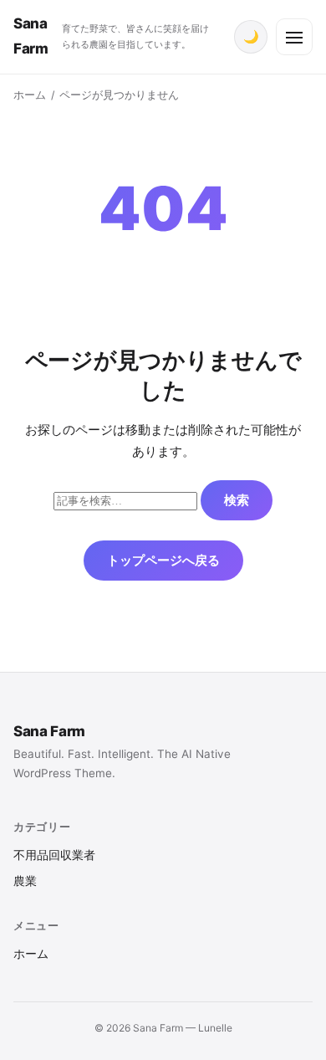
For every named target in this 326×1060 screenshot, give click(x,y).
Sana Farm (49, 731)
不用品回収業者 (54, 855)
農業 (25, 881)
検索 (236, 500)
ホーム (29, 95)
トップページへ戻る (163, 560)
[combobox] (125, 501)
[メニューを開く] (294, 36)
